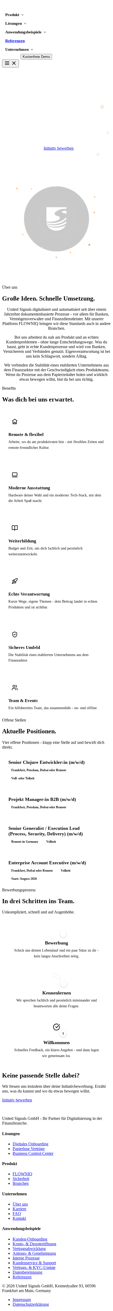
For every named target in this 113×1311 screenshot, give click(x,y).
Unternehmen (17, 49)
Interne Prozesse (26, 1258)
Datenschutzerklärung (31, 1304)
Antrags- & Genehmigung (34, 1253)
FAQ (17, 1213)
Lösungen (13, 23)
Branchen (21, 1183)
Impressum (22, 1299)
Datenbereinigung (27, 1272)
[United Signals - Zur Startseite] (26, 8)
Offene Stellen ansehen (21, 148)
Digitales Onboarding (30, 1144)
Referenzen (15, 41)
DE (5, 57)
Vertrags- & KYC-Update (34, 1267)
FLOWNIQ (22, 1174)
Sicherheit (21, 1178)
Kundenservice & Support (34, 1263)
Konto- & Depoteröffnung (34, 1244)
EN (15, 57)
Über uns (20, 1204)
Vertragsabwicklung (29, 1248)
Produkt (12, 15)
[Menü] (10, 63)
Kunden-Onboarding (30, 1239)
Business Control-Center (33, 1153)
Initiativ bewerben (59, 148)
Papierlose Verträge (29, 1148)
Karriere (19, 1209)
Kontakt (19, 1218)
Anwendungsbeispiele (23, 32)
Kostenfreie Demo (36, 57)
